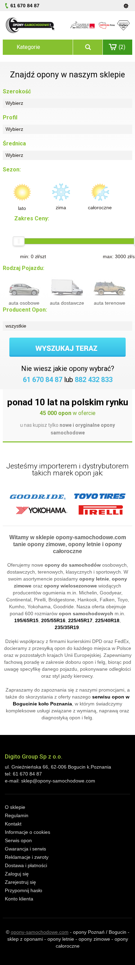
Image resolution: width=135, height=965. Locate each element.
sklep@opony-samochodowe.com (58, 781)
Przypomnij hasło (23, 890)
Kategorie (28, 47)
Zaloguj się (17, 874)
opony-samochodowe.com (40, 932)
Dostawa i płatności (26, 865)
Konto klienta (19, 898)
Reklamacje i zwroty (26, 857)
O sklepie (15, 807)
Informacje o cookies (27, 832)
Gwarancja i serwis (25, 849)
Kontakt (13, 824)
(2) (122, 47)
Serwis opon (18, 840)
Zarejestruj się (20, 882)
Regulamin (16, 815)
